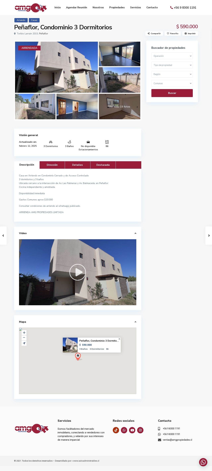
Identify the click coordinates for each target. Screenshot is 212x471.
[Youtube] (132, 430)
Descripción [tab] (26, 164)
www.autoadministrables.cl (86, 461)
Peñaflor (43, 33)
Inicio (57, 7)
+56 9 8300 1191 (185, 8)
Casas (34, 20)
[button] (80, 357)
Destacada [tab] (103, 165)
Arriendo (21, 20)
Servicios (135, 7)
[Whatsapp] (124, 430)
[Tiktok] (116, 430)
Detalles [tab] (77, 165)
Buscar (172, 93)
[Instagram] (140, 430)
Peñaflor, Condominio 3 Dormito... (99, 340)
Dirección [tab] (52, 165)
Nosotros (98, 7)
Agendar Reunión (76, 7)
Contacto (152, 7)
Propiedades (117, 7)
